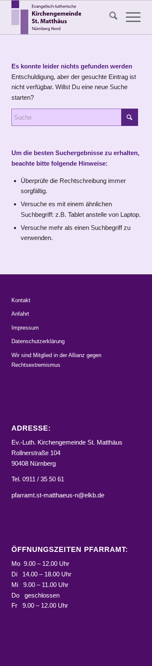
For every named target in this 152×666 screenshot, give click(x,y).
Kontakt (20, 300)
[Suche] (109, 17)
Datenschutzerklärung (38, 341)
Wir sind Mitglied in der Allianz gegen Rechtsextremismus (56, 360)
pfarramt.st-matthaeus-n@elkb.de (57, 495)
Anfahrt (20, 314)
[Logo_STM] (63, 17)
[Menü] (129, 17)
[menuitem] (109, 17)
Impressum (25, 328)
